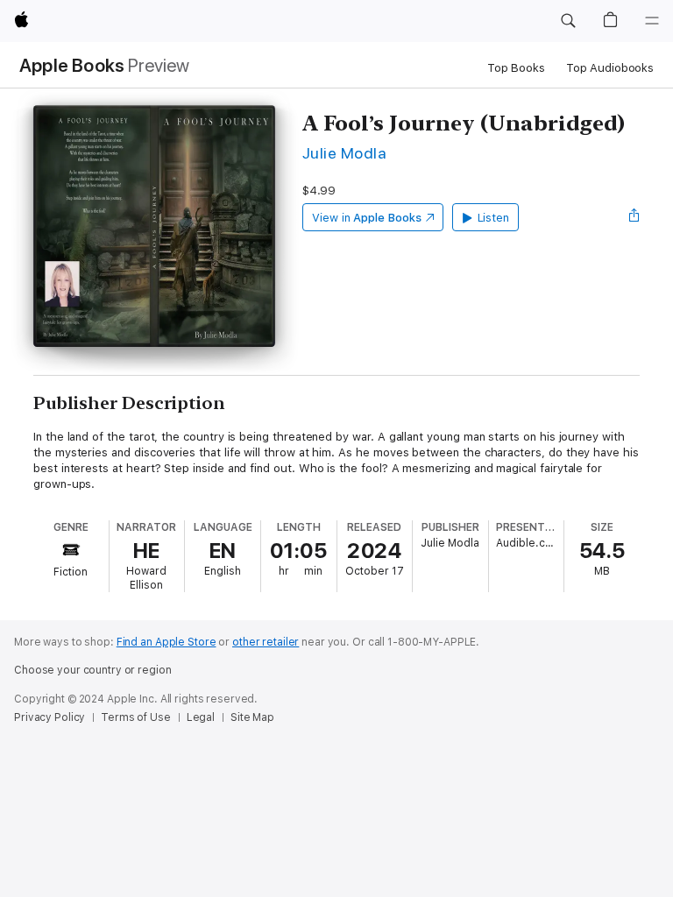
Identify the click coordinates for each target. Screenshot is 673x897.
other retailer (265, 642)
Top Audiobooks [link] (610, 67)
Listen (494, 217)
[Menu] (652, 21)
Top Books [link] (516, 67)
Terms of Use (136, 717)
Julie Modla (344, 153)
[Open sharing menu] (634, 217)
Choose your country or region (93, 670)
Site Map (252, 717)
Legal (201, 717)
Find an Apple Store (166, 642)
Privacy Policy (49, 717)
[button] (568, 21)
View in (367, 217)
